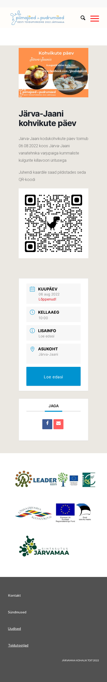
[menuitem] (80, 18)
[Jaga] (47, 424)
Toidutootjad (18, 645)
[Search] (80, 18)
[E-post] (58, 424)
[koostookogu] (53, 512)
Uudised (14, 628)
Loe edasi (46, 336)
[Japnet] (55, 479)
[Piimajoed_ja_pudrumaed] (44, 18)
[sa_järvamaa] (51, 545)
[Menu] (92, 18)
